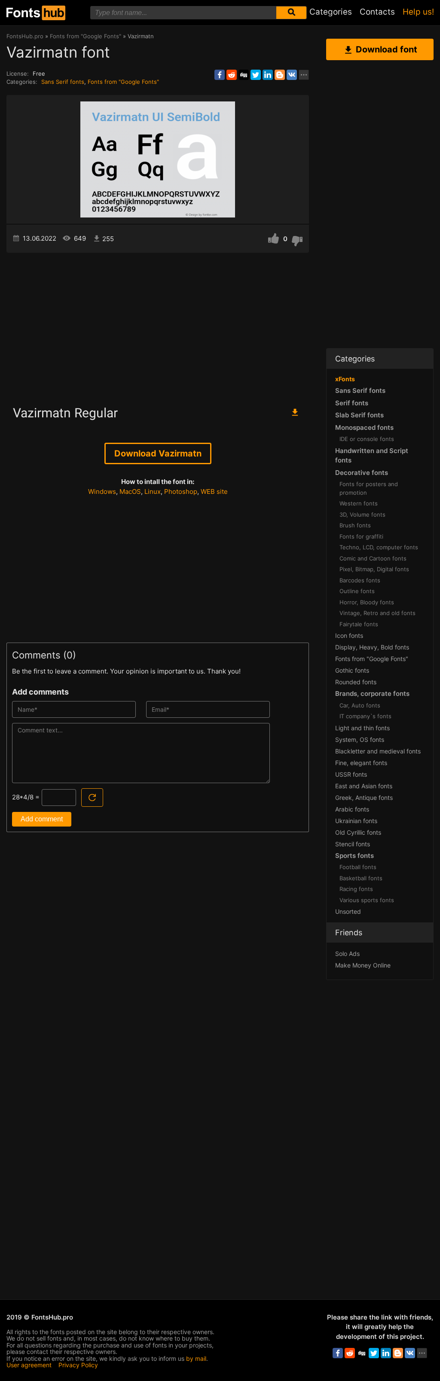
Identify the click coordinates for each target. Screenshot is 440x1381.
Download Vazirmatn (158, 453)
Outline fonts (357, 591)
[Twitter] (256, 75)
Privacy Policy (78, 1365)
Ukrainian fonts (356, 820)
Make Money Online (363, 965)
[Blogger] (280, 75)
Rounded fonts (355, 682)
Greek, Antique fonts (364, 797)
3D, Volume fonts (362, 514)
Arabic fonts (352, 809)
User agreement (29, 1365)
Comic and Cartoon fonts (372, 558)
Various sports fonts (366, 900)
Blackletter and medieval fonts (378, 751)
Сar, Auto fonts (359, 705)
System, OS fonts (359, 739)
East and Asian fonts (363, 786)
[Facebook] (219, 75)
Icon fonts (349, 635)
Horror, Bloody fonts (366, 602)
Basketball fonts (360, 878)
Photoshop (180, 491)
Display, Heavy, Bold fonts (372, 647)
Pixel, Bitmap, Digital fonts (374, 569)
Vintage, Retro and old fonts (377, 612)
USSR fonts (351, 774)
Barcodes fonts (359, 580)
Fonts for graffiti (361, 536)
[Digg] (243, 75)
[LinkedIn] (268, 75)
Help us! (418, 12)
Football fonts (357, 867)
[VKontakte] (292, 75)
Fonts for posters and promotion (368, 488)
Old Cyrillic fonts (358, 832)
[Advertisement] (157, 326)
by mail (196, 1358)
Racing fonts (356, 888)
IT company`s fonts (365, 716)
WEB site (214, 491)
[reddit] (231, 75)
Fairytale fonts (358, 624)
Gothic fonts (352, 670)
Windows (102, 491)
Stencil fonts (352, 844)
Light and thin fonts (362, 728)
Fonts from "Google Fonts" (123, 81)
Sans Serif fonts (62, 81)
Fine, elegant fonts (361, 762)
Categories (330, 12)
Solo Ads (347, 953)
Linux (152, 491)
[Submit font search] (291, 12)
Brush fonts (355, 525)
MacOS (130, 491)
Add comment (42, 819)
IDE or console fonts (366, 438)
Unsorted (348, 911)
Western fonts (358, 503)
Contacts (377, 12)
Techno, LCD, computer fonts (378, 547)
